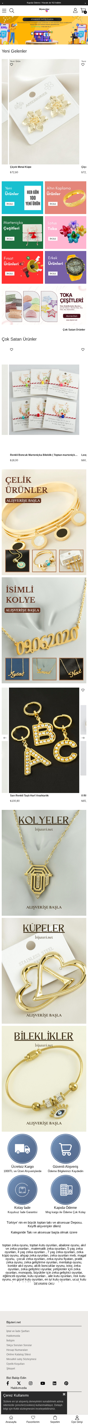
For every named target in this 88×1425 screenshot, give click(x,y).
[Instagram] (33, 1383)
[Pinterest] (68, 1383)
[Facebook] (10, 1383)
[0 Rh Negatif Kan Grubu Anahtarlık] (44, 740)
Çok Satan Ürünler (74, 329)
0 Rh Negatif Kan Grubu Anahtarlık (31, 795)
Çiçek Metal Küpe (20, 166)
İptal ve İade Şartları (17, 1331)
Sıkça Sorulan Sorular (19, 1345)
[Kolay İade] (22, 1190)
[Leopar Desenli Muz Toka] (44, 399)
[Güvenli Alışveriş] (65, 1149)
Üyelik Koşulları (15, 1363)
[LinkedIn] (57, 1383)
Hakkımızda (13, 1335)
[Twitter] (21, 1383)
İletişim (10, 1340)
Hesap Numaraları (17, 1349)
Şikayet (10, 1368)
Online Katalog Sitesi (18, 1354)
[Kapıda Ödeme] (65, 1190)
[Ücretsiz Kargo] (22, 1149)
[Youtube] (45, 1383)
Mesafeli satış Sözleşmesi (21, 1359)
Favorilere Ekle (11, 64)
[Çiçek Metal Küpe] (44, 111)
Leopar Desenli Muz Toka (25, 454)
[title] (22, 197)
